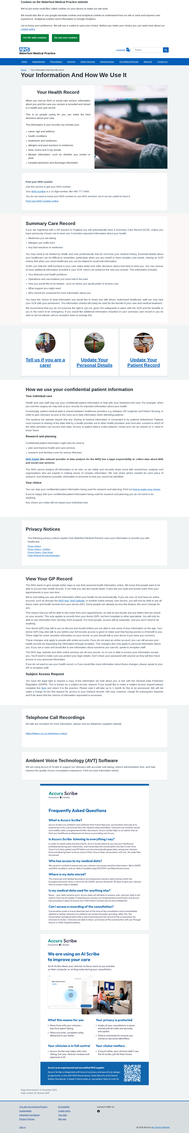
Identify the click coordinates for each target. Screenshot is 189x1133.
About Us (148, 62)
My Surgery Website (160, 1127)
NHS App (63, 600)
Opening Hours (107, 62)
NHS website (77, 600)
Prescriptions (56, 62)
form (44, 688)
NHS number (38, 191)
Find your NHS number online (42, 201)
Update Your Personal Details (94, 362)
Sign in (22, 1127)
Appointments (38, 62)
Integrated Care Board (29, 1115)
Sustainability (25, 1111)
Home (24, 62)
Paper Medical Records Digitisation (44, 555)
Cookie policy (64, 1111)
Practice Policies (27, 1119)
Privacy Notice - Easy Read (40, 552)
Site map (62, 1119)
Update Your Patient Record (143, 362)
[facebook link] (98, 1111)
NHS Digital (32, 459)
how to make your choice (146, 489)
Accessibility (64, 1107)
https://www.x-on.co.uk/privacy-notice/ (46, 733)
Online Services (87, 62)
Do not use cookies (65, 37)
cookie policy (28, 29)
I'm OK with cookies (35, 37)
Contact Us (162, 62)
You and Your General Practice (33, 1107)
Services (71, 62)
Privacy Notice (34, 546)
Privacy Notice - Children (39, 549)
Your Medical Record (128, 62)
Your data (62, 1115)
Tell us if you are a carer (45, 362)
